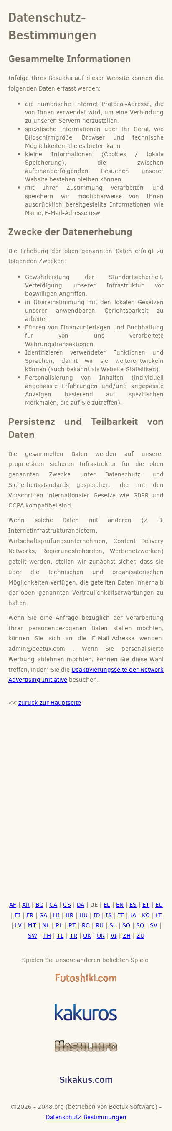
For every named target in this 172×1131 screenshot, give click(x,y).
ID (97, 915)
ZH (127, 936)
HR (69, 915)
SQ (140, 925)
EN (120, 905)
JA (133, 915)
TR (73, 936)
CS (67, 905)
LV (18, 925)
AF (12, 905)
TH (47, 936)
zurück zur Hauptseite (49, 703)
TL (60, 936)
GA (43, 915)
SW (32, 936)
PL (59, 925)
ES (133, 905)
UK (87, 936)
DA (80, 905)
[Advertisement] (86, 807)
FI (17, 915)
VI (114, 936)
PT (72, 925)
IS (109, 915)
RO (86, 925)
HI (56, 915)
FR (29, 915)
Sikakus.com (86, 1079)
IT (121, 915)
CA (53, 905)
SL (112, 925)
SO (126, 925)
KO (146, 915)
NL (46, 925)
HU (83, 915)
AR (26, 905)
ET (145, 905)
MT (32, 925)
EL (107, 905)
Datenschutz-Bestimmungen (86, 1117)
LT (159, 915)
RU (100, 925)
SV (153, 925)
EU (159, 905)
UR (101, 936)
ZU (140, 936)
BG (39, 905)
